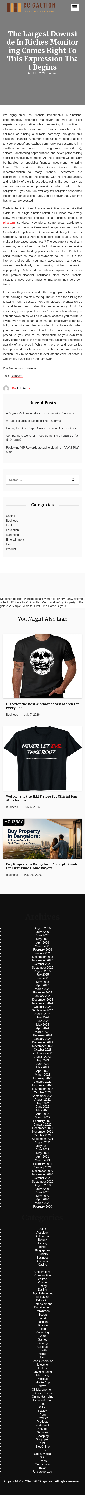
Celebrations (42, 1271)
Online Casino (42, 1393)
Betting (42, 1243)
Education (12, 530)
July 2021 (42, 1146)
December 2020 (42, 1170)
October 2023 (42, 1049)
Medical (43, 1378)
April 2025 (42, 985)
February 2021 (42, 1163)
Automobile (42, 1236)
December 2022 (42, 1085)
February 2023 (42, 1078)
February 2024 (42, 1035)
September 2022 (42, 1096)
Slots (42, 1450)
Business (31, 367)
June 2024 (42, 1021)
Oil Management (42, 1389)
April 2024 (42, 1028)
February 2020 (42, 1206)
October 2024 (42, 1006)
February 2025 (42, 992)
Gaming (42, 1343)
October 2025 (42, 964)
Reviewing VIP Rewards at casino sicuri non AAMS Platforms (42, 450)
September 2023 (42, 1053)
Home (42, 1353)
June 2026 (42, 935)
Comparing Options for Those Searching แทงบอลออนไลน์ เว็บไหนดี (42, 438)
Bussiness (42, 1261)
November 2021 (42, 1131)
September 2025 (42, 967)
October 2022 (42, 1092)
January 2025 (42, 996)
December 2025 (42, 956)
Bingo (42, 1246)
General (42, 1346)
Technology (42, 1464)
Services (42, 1432)
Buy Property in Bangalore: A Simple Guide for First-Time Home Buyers (42, 866)
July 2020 (42, 1188)
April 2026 (42, 942)
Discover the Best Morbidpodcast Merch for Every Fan (42, 706)
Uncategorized (42, 1471)
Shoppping (42, 1439)
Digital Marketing (42, 1293)
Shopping (43, 1436)
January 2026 (42, 953)
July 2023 (42, 1060)
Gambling (42, 1332)
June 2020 (42, 1192)
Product (11, 549)
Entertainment (15, 539)
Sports (42, 1460)
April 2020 (42, 1199)
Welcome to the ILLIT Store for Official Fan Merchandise (41, 798)
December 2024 (42, 999)
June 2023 (42, 1063)
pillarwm (17, 375)
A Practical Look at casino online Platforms (33, 420)
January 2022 (42, 1124)
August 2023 (42, 1056)
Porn (43, 1414)
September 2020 (42, 1181)
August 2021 (42, 1142)
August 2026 (42, 928)
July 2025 (42, 974)
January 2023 (42, 1081)
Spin (42, 1457)
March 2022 (42, 1117)
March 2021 (42, 1160)
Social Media (42, 1453)
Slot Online (43, 1446)
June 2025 (42, 978)
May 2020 (42, 1195)
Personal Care (42, 1400)
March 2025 (42, 989)
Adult (42, 1229)
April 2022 (42, 1113)
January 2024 (42, 1038)
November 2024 (42, 1003)
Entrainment (42, 1311)
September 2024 (42, 1010)
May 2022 (42, 1110)
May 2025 (42, 981)
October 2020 (42, 1178)
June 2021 (42, 1149)
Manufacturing (42, 1371)
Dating (42, 1286)
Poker (42, 1407)
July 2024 (42, 1017)
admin (53, 73)
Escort (42, 1314)
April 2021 (42, 1156)
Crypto (42, 1282)
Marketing (12, 534)
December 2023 (42, 1042)
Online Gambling (42, 1396)
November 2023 (42, 1046)
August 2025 (42, 971)
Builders (42, 1254)
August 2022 (42, 1099)
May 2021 (42, 1153)
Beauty (42, 1239)
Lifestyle (42, 1364)
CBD (42, 1268)
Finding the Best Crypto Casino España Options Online (41, 428)
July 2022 (42, 1103)
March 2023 (42, 1074)
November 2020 (42, 1174)
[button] (75, 7)
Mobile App (42, 1382)
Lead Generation (42, 1361)
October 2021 (42, 1135)
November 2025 (42, 960)
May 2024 (42, 1024)
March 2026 (42, 946)
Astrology (42, 1232)
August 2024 (42, 1013)
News (42, 1386)
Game (43, 1336)
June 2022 (42, 1106)
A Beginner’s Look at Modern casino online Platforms (40, 413)
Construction (42, 1275)
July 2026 (42, 931)
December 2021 (42, 1128)
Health (10, 525)
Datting (42, 1289)
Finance (42, 1325)
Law (8, 544)
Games (42, 1339)
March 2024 (42, 1031)
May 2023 (42, 1067)
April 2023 (42, 1071)
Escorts (43, 1318)
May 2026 (42, 939)
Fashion (42, 1321)
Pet (42, 1403)
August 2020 (42, 1185)
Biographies (42, 1250)
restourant (42, 1425)
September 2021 (42, 1138)
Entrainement (42, 1307)
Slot (42, 1443)
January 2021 (42, 1167)
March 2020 (42, 1203)
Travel (42, 1468)
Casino (10, 515)
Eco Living (42, 1296)
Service (42, 1428)
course (42, 1279)
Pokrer (42, 1411)
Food (42, 1328)
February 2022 (42, 1121)
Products (42, 1421)
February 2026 (42, 949)
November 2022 (42, 1088)
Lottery (42, 1368)
